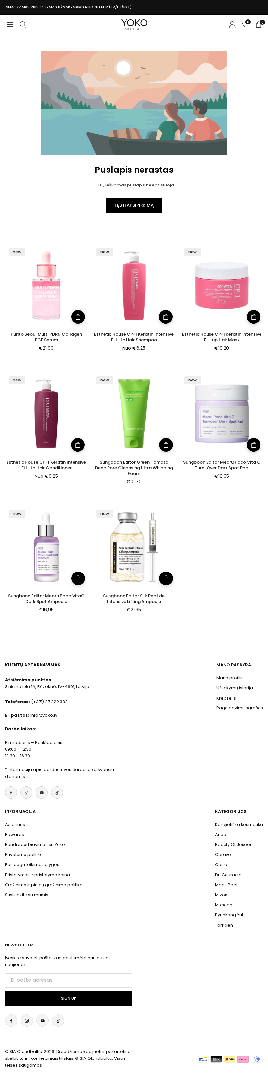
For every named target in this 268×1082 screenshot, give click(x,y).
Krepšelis (226, 698)
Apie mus (15, 824)
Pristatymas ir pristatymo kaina (37, 875)
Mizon (221, 895)
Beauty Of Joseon (234, 844)
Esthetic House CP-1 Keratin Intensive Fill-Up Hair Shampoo (134, 337)
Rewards (14, 835)
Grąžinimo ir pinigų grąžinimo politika (44, 885)
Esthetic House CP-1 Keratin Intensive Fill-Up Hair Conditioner (46, 465)
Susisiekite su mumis (26, 895)
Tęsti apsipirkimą (134, 205)
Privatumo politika (24, 854)
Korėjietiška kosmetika (239, 824)
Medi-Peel (226, 885)
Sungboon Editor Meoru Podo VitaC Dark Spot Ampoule (46, 599)
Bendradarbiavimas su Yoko (35, 844)
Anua (220, 835)
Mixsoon (223, 905)
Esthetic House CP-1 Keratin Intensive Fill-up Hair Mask (221, 337)
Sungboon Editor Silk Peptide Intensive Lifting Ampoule (134, 599)
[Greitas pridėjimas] (166, 317)
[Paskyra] (232, 24)
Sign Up (68, 998)
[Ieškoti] (22, 24)
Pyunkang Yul (229, 915)
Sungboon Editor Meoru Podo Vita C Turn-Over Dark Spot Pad (221, 465)
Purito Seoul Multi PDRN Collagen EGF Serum (46, 337)
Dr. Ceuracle (228, 875)
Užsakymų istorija (234, 688)
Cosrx (221, 865)
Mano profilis (229, 678)
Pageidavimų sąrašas (239, 708)
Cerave (223, 854)
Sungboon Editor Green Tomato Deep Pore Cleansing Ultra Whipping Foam (134, 467)
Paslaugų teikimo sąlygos (32, 865)
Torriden (224, 925)
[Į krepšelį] (78, 317)
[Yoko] (134, 24)
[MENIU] (9, 24)
